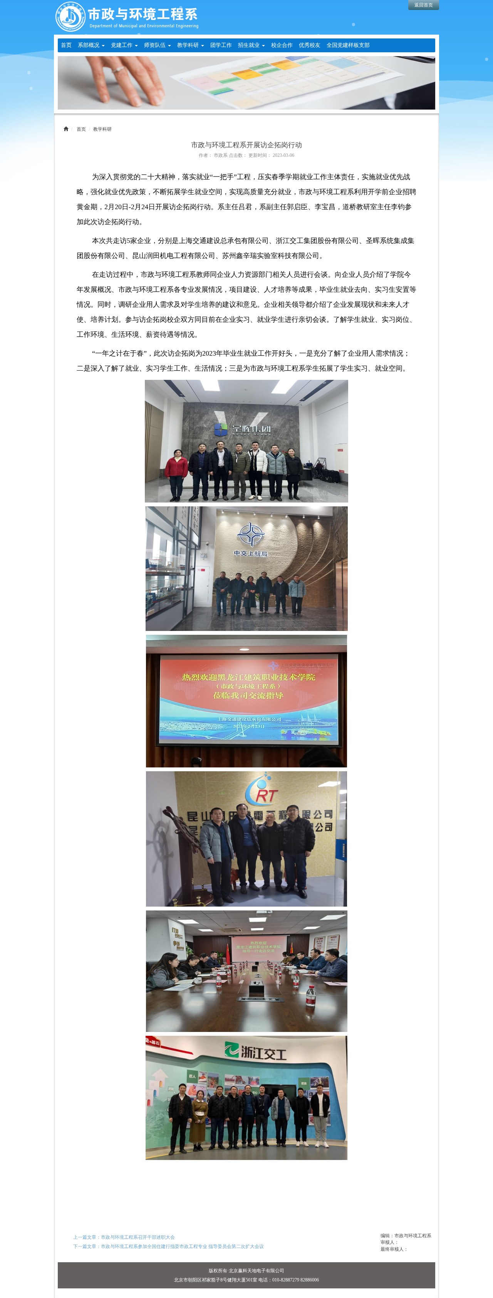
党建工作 (122, 45)
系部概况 (89, 45)
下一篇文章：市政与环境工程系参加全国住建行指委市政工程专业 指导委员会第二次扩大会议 (168, 1246)
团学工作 (221, 45)
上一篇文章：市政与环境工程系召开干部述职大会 (124, 1237)
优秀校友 (309, 45)
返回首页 (423, 5)
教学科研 (188, 45)
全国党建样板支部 (348, 45)
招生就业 (249, 45)
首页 (66, 45)
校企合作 (282, 45)
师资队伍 (155, 45)
